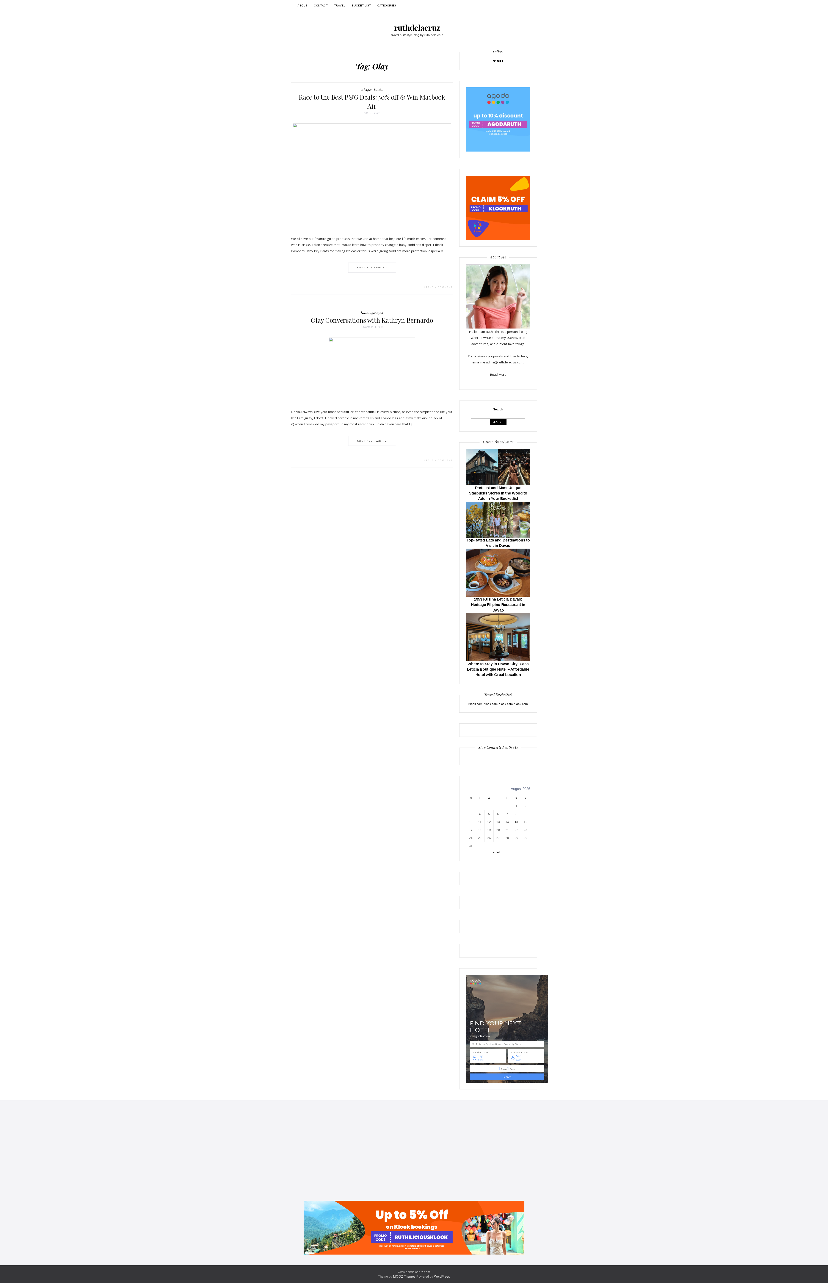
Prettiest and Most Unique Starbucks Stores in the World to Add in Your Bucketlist (498, 493)
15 (516, 822)
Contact (321, 5)
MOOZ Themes (404, 1276)
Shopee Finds (372, 89)
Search (498, 409)
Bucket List (361, 5)
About (302, 5)
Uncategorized (372, 312)
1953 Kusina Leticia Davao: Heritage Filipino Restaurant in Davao (498, 604)
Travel (339, 5)
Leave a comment (438, 287)
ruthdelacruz (417, 27)
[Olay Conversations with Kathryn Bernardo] (372, 369)
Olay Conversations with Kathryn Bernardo (372, 320)
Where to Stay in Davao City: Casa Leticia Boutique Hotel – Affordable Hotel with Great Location (498, 669)
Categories (386, 5)
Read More (498, 374)
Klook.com (475, 704)
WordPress (442, 1276)
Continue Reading (372, 267)
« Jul (496, 852)
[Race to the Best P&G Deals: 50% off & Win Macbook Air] (372, 176)
